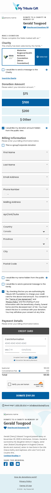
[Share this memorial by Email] (18, 464)
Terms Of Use (25, 485)
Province (8, 239)
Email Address (11, 177)
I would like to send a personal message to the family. (26, 285)
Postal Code (10, 263)
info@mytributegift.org (39, 405)
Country (7, 226)
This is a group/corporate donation (21, 145)
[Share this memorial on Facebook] (5, 464)
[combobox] (6, 194)
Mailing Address (12, 202)
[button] (47, 72)
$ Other (25, 120)
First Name (9, 152)
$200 (25, 111)
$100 (25, 102)
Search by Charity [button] (9, 78)
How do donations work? (25, 477)
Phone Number (11, 189)
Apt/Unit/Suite (11, 214)
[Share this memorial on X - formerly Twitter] (11, 464)
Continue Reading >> (12, 456)
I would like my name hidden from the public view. (25, 278)
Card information (14, 339)
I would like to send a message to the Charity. (22, 70)
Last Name (9, 164)
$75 (25, 94)
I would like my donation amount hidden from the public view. (23, 129)
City (5, 251)
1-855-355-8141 (21, 405)
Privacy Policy (25, 481)
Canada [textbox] (7, 231)
